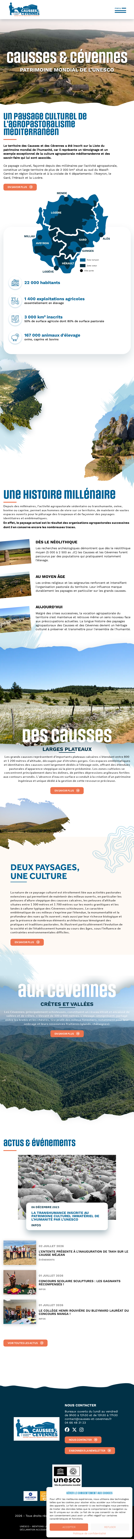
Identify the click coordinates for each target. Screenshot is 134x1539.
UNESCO (24, 1526)
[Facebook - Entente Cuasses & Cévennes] (67, 1430)
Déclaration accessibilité (36, 1529)
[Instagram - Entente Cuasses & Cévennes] (81, 1430)
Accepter (68, 1527)
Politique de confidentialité (89, 1533)
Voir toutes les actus (23, 1343)
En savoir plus (17, 187)
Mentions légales (43, 1526)
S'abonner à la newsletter (87, 1450)
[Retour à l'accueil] (24, 9)
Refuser (110, 1527)
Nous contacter (80, 1439)
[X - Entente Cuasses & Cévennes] (74, 1430)
